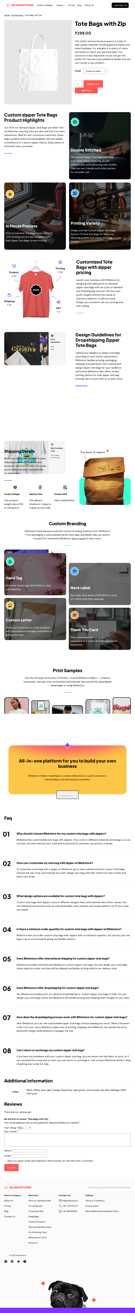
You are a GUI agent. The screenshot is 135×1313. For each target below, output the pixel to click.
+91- (64, 1206)
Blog (6, 1211)
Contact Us (9, 1216)
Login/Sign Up (120, 5)
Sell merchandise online (39, 1227)
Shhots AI (33, 1242)
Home (7, 15)
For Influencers (35, 1206)
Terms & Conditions (95, 1200)
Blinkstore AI (34, 1237)
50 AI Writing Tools (37, 1232)
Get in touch (78, 538)
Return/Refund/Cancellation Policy (102, 1211)
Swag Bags (33, 1216)
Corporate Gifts (36, 1211)
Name (8, 1150)
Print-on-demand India (39, 1200)
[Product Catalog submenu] (53, 5)
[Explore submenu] (64, 5)
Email (8, 1155)
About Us (8, 1200)
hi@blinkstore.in (70, 1200)
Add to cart (93, 83)
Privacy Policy (92, 1206)
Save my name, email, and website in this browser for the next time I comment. (50, 1160)
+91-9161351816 (69, 1211)
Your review (11, 1131)
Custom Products (36, 1221)
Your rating (11, 1127)
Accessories (17, 15)
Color (78, 70)
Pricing (7, 1206)
